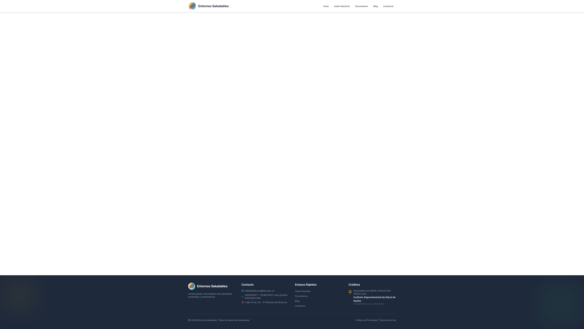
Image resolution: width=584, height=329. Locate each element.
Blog (297, 301)
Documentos (301, 296)
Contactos (300, 305)
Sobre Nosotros (303, 291)
